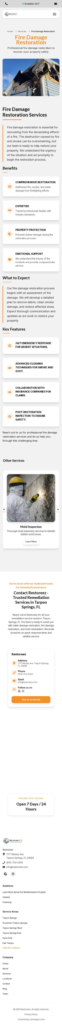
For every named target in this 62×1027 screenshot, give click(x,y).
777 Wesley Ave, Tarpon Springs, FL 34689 (33, 664)
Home (10, 31)
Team (5, 994)
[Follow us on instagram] (23, 691)
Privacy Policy (31, 1014)
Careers (6, 897)
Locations (7, 978)
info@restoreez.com (27, 682)
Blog (5, 989)
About (5, 968)
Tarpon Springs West (12, 928)
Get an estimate (31, 699)
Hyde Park (7, 938)
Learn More (31, 541)
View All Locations (11, 948)
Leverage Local (37, 1019)
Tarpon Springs (10, 918)
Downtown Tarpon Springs (15, 923)
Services (22, 31)
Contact (6, 983)
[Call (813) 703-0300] (6, 4)
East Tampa (8, 943)
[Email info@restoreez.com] (55, 4)
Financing (7, 902)
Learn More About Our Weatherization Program (24, 892)
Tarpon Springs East (12, 933)
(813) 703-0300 (25, 674)
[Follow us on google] (19, 691)
